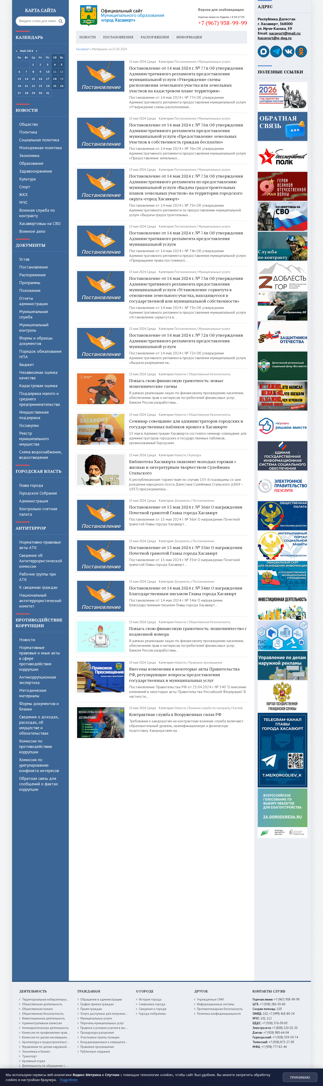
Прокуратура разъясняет (97, 1033)
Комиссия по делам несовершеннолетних (51, 1037)
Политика (28, 132)
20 (19, 86)
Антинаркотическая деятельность (45, 1028)
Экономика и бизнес (36, 1052)
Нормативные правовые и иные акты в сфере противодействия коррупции (39, 658)
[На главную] (135, 15)
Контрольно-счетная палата (38, 511)
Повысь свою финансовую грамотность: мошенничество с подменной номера (188, 631)
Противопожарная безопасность (220, 1009)
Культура (27, 179)
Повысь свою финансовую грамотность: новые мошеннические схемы (176, 383)
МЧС (23, 202)
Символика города (152, 1004)
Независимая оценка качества (38, 375)
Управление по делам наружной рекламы (50, 1047)
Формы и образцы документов (35, 340)
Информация (189, 37)
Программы (29, 282)
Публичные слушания (95, 1052)
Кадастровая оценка (38, 385)
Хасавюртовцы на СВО (40, 223)
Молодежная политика (40, 147)
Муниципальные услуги (214, 62)
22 (33, 86)
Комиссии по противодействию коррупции (35, 746)
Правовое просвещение (205, 663)
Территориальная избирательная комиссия (52, 999)
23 (40, 86)
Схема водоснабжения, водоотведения (40, 454)
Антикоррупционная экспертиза (37, 679)
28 (26, 93)
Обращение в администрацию (101, 999)
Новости (27, 110)
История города (150, 999)
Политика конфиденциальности (219, 1014)
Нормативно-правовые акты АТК (40, 544)
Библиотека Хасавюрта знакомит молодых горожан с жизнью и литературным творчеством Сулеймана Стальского (182, 467)
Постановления (33, 267)
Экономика (29, 155)
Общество (28, 124)
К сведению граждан (38, 587)
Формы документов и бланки (39, 706)
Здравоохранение (35, 171)
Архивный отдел (33, 1061)
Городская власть (38, 471)
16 (40, 78)
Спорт (24, 186)
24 (47, 86)
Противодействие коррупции (39, 622)
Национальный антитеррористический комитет (40, 600)
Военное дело (32, 231)
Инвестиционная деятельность (43, 1018)
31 (47, 93)
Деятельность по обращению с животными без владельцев (63, 1066)
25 (55, 86)
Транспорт (29, 1056)
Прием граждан (91, 1009)
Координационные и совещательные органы (111, 1042)
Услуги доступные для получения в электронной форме (118, 1014)
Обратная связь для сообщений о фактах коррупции (38, 784)
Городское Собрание (38, 493)
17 (47, 78)
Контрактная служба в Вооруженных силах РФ (175, 714)
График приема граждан (97, 1004)
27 (19, 93)
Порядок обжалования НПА (40, 354)
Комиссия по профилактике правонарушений (53, 1033)
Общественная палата (37, 1009)
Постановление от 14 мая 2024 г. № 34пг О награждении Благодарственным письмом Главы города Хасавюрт (185, 590)
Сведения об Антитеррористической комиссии (40, 561)
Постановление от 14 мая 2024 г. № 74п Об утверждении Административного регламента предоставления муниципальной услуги (186, 238)
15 (33, 78)
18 (55, 78)
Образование (31, 163)
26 (61, 86)
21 (26, 86)
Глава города (31, 485)
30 (40, 93)
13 (19, 78)
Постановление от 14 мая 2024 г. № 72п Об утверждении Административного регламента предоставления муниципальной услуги (186, 340)
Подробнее (69, 1079)
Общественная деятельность (42, 1004)
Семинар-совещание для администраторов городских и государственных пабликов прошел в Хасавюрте (186, 423)
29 (33, 93)
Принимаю (300, 1077)
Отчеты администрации (33, 300)
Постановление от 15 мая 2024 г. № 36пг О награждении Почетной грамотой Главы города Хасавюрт (185, 509)
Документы (30, 245)
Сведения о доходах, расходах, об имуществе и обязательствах (38, 725)
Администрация (33, 501)
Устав (24, 259)
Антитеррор (31, 528)
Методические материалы (32, 693)
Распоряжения (32, 274)
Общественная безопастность (209, 374)
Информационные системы (215, 1004)
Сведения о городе (152, 1009)
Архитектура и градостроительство (46, 1042)
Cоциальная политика (39, 140)
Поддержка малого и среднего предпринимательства (39, 399)
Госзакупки (29, 425)
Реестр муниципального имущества (34, 438)
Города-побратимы (152, 1014)
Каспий (238, 708)
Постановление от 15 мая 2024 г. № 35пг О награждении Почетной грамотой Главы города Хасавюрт (185, 550)
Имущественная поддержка (34, 414)
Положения (29, 290)
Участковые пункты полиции (99, 1037)
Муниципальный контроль (33, 327)
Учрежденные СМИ (210, 999)
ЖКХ (23, 194)
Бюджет (26, 364)
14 (26, 78)
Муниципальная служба (33, 314)
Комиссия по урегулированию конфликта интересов (39, 765)
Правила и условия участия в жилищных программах (116, 1028)
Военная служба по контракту (37, 212)
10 (47, 71)
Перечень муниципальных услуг (102, 1023)
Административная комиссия (42, 1023)
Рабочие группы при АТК (37, 576)
